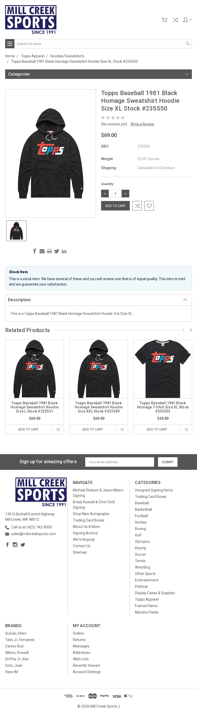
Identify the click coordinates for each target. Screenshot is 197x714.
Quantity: (107, 184)
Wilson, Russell (17, 653)
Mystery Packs (147, 612)
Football (141, 516)
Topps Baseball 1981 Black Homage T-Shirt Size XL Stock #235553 (163, 407)
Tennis (140, 561)
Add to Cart (28, 429)
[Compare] (175, 20)
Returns (79, 640)
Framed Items (146, 606)
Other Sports (145, 574)
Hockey (141, 522)
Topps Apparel (147, 599)
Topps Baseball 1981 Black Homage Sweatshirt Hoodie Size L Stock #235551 (34, 407)
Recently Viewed (86, 665)
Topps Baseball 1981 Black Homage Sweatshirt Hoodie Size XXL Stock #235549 (99, 407)
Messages (81, 646)
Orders (78, 633)
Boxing (140, 529)
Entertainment (147, 580)
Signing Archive (85, 533)
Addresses (81, 653)
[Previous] (183, 330)
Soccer (140, 554)
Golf (138, 535)
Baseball (142, 503)
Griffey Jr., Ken (17, 659)
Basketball (143, 509)
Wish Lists (81, 659)
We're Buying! (84, 539)
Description (19, 299)
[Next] (191, 330)
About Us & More (86, 527)
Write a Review (142, 124)
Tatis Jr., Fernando (20, 640)
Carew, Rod (14, 646)
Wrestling (142, 567)
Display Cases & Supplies (155, 593)
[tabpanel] (35, 387)
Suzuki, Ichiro (15, 633)
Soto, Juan (14, 665)
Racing (140, 548)
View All (11, 672)
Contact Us (82, 546)
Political (141, 586)
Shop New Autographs (91, 514)
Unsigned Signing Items (154, 490)
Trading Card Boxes (88, 520)
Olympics (142, 541)
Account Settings (87, 672)
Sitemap (80, 552)
